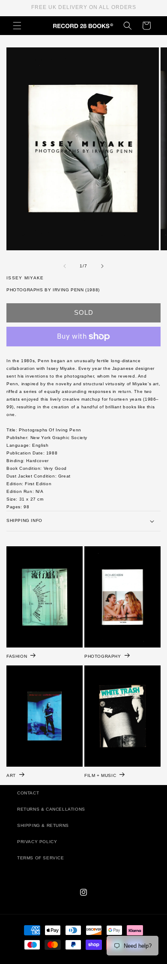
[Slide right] (102, 266)
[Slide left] (64, 266)
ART (11, 775)
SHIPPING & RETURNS (43, 825)
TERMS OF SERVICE (40, 858)
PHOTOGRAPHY (102, 656)
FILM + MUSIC (100, 775)
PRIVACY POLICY (37, 841)
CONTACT (28, 793)
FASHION (16, 656)
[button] (17, 25)
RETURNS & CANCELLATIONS (51, 809)
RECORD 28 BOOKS (94, 960)
